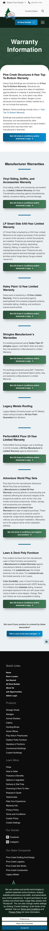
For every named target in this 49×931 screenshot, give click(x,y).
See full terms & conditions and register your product (25, 533)
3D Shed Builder (24, 22)
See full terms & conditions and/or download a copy (24, 137)
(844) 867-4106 (36, 2)
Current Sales (31, 11)
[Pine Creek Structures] (9, 13)
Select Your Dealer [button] (15, 2)
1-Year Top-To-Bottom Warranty (24, 111)
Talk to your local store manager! (23, 633)
